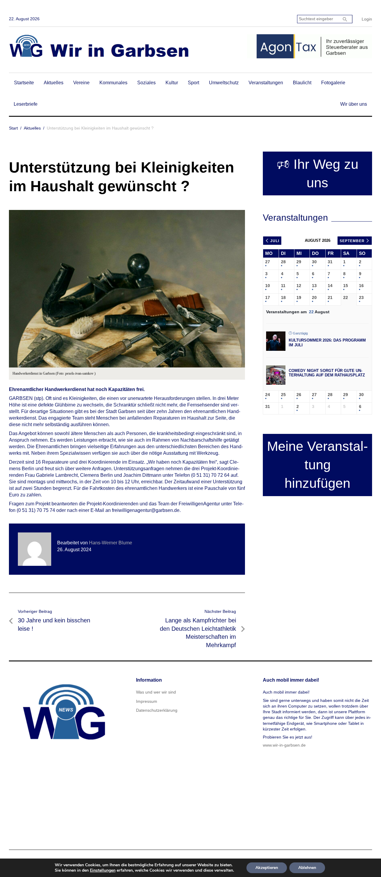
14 (330, 285)
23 (361, 297)
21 (330, 297)
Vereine (81, 82)
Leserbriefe (26, 104)
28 (283, 261)
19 (298, 297)
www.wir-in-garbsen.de (284, 745)
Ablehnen (307, 867)
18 (283, 297)
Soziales (146, 82)
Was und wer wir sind (156, 692)
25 (283, 394)
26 (298, 394)
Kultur (171, 82)
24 (267, 394)
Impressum (146, 701)
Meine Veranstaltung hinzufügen (317, 465)
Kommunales (113, 82)
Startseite (24, 82)
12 (298, 285)
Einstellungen (102, 870)
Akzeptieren (266, 867)
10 (267, 285)
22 (345, 297)
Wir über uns (353, 104)
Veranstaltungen (266, 82)
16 (361, 285)
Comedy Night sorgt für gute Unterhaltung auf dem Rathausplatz (327, 373)
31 (330, 261)
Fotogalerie (333, 82)
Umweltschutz (224, 82)
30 (314, 261)
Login (367, 19)
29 (298, 261)
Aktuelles (53, 82)
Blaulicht (302, 82)
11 (283, 285)
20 (314, 297)
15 (345, 285)
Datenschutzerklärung (156, 710)
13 (314, 285)
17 (267, 297)
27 (267, 261)
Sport (193, 82)
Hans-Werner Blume (110, 542)
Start (13, 128)
